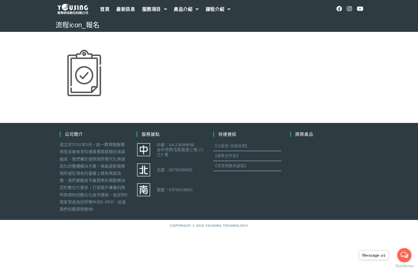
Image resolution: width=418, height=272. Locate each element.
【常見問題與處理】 (230, 166)
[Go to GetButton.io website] (404, 266)
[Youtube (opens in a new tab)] (360, 9)
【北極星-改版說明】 (231, 146)
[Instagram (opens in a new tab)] (349, 9)
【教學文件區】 (226, 156)
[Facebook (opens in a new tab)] (339, 9)
